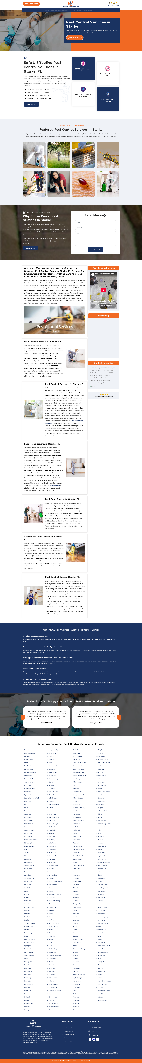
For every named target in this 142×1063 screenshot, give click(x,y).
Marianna (100, 798)
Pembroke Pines (78, 820)
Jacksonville (101, 868)
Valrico (51, 913)
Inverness (27, 968)
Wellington (76, 759)
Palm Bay (76, 868)
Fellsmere (76, 852)
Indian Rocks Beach (55, 881)
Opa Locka (76, 801)
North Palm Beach (79, 766)
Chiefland (76, 987)
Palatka (100, 881)
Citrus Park (28, 833)
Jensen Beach (29, 865)
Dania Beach (28, 811)
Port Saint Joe (102, 795)
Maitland (76, 913)
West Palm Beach (79, 769)
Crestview (100, 769)
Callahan (100, 997)
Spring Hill (27, 946)
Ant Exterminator (69, 1034)
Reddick (76, 958)
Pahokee (51, 981)
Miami (75, 785)
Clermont (27, 910)
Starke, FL (95, 1035)
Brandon (52, 971)
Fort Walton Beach (103, 763)
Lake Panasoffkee (55, 955)
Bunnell (100, 933)
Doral (26, 804)
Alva (50, 811)
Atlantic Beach (102, 865)
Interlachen (101, 897)
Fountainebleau (29, 788)
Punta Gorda (53, 788)
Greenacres (28, 775)
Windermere (28, 881)
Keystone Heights (79, 974)
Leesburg (27, 897)
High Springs (77, 978)
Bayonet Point (29, 846)
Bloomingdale (29, 843)
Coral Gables (28, 824)
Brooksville (28, 949)
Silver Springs (29, 955)
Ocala (26, 958)
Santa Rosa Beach (103, 791)
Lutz (50, 942)
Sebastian (76, 840)
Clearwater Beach (55, 894)
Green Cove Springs (104, 981)
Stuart (26, 856)
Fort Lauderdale (78, 772)
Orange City (77, 904)
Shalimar (76, 1003)
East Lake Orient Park (31, 798)
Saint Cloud (28, 888)
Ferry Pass (27, 791)
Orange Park (101, 962)
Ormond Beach (102, 885)
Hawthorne (77, 981)
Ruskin (51, 929)
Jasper (99, 974)
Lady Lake (100, 894)
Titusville (76, 888)
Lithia (51, 946)
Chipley (99, 814)
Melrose (75, 971)
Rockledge (76, 843)
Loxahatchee (53, 987)
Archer (75, 994)
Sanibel (51, 785)
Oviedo (75, 901)
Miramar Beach (102, 759)
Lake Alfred (52, 849)
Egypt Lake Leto (29, 795)
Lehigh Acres (53, 798)
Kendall (26, 763)
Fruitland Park (29, 907)
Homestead (77, 817)
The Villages (101, 891)
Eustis (75, 926)
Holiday (26, 920)
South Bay (52, 974)
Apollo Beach (53, 926)
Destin (99, 766)
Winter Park (77, 881)
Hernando (27, 974)
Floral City (27, 978)
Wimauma (52, 907)
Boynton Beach (78, 756)
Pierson (99, 875)
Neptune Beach (102, 856)
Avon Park (52, 872)
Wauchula (52, 830)
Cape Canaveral (78, 865)
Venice (26, 994)
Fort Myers (52, 820)
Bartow (51, 868)
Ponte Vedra (101, 949)
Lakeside (27, 750)
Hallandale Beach (30, 772)
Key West (76, 811)
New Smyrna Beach (104, 888)
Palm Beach (53, 978)
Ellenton (51, 756)
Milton (75, 1010)
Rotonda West (53, 795)
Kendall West (28, 759)
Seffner (51, 920)
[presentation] (23, 717)
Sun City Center (54, 923)
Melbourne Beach (79, 849)
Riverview (52, 933)
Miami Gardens (78, 798)
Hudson (27, 936)
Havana (100, 843)
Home (47, 10)
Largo (51, 891)
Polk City (52, 836)
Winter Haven (53, 827)
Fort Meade (52, 859)
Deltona (75, 929)
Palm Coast (101, 904)
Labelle (51, 801)
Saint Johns (101, 859)
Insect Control (68, 1031)
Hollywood (76, 824)
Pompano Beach (78, 795)
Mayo (99, 958)
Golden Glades (29, 779)
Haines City (52, 852)
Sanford (76, 897)
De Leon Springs (103, 917)
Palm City (27, 859)
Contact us (76, 10)
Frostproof (52, 856)
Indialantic (76, 872)
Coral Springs (77, 791)
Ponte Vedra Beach (103, 946)
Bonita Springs (54, 779)
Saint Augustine (102, 952)
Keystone (27, 756)
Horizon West (28, 769)
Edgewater (101, 913)
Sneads (99, 788)
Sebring (51, 833)
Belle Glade (77, 750)
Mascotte (27, 894)
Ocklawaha (101, 878)
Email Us (94, 1031)
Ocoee (26, 891)
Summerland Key (79, 807)
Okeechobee (28, 862)
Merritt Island (77, 846)
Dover (51, 962)
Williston (76, 952)
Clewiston (52, 1010)
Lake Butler (101, 971)
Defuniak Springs (103, 811)
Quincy (99, 830)
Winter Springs (78, 939)
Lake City (100, 994)
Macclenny (101, 965)
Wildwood (27, 885)
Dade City (52, 965)
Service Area (88, 10)
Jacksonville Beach (103, 862)
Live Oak (100, 968)
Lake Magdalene (29, 753)
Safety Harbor (29, 917)
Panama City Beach (104, 824)
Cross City (76, 984)
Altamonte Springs (79, 949)
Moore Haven (53, 984)
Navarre (100, 753)
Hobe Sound (53, 997)
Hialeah (75, 827)
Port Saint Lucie (29, 872)
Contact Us (67, 1038)
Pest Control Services (60, 10)
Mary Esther (101, 750)
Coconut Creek (29, 830)
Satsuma (100, 872)
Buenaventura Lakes (31, 840)
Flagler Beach (102, 907)
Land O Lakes (29, 942)
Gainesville (76, 1000)
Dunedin (27, 913)
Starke (99, 939)
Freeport (100, 807)
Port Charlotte (53, 791)
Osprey (26, 1010)
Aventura (27, 849)
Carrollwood (28, 836)
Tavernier (76, 788)
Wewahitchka (101, 785)
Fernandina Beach (103, 990)
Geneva (75, 923)
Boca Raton (77, 753)
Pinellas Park (53, 885)
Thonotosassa (53, 917)
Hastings (100, 901)
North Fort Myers (54, 817)
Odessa (51, 939)
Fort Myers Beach (54, 804)
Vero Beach (77, 836)
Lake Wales (52, 843)
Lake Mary (76, 920)
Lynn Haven (101, 801)
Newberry (76, 965)
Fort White (100, 987)
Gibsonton (52, 958)
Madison (100, 840)
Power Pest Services (70, 1061)
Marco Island (53, 772)
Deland (75, 933)
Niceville (76, 1006)
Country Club (28, 817)
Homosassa (28, 971)
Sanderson (101, 942)
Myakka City (28, 1003)
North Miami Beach (79, 775)
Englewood (52, 753)
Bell (74, 990)
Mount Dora (77, 907)
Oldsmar (27, 929)
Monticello (100, 836)
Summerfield (28, 952)
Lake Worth (52, 1000)
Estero (51, 807)
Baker (99, 779)
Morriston (76, 968)
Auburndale (53, 875)
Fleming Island (102, 1000)
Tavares (75, 891)
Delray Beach (53, 1003)
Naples (51, 782)
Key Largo (76, 814)
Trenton (75, 955)
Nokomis (27, 997)
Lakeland (52, 878)
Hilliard (99, 978)
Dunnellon (27, 981)
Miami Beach (77, 782)
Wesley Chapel (53, 949)
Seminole (52, 888)
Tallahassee (101, 852)
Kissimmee (27, 901)
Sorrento (76, 894)
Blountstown (101, 820)
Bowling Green (54, 865)
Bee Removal (68, 1028)
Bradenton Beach (54, 766)
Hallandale (76, 830)
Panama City (101, 827)
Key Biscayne (77, 779)
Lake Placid (52, 846)
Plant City (52, 936)
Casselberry (77, 942)
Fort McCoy (101, 910)
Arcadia (26, 1000)
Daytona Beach (102, 923)
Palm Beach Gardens (80, 763)
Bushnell (52, 968)
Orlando (76, 878)
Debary (75, 936)
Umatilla (76, 885)
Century (100, 772)
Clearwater (52, 897)
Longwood (76, 917)
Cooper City (28, 827)
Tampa (51, 904)
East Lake (27, 801)
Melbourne (76, 875)
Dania (75, 833)
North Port (27, 990)
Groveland (27, 904)
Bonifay (99, 817)
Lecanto (27, 965)
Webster (51, 910)
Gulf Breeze (101, 756)
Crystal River (28, 984)
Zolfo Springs (53, 824)
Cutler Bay (27, 814)
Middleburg (101, 955)
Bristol (99, 849)
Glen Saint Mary (102, 984)
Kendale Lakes (29, 766)
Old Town (76, 962)
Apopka (75, 946)
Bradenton (52, 769)
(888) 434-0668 (96, 1028)
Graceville (100, 804)
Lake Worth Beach (55, 990)
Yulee (99, 936)
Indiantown (28, 868)
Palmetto (52, 759)
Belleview (27, 987)
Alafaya (26, 852)
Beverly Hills (28, 962)
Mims (75, 910)
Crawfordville (101, 846)
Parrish (51, 763)
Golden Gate (28, 782)
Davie (26, 807)
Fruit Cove (27, 785)
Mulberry (52, 840)
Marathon (76, 804)
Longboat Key (53, 750)
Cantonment (101, 775)
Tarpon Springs (29, 923)
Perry (99, 833)
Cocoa (75, 862)
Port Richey (28, 933)
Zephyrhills (52, 952)
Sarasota (27, 1006)
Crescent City (101, 929)
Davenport (52, 862)
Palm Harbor (28, 926)
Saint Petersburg (54, 901)
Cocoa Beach (77, 859)
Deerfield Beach (54, 1006)
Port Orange (101, 920)
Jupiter (51, 994)
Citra (99, 926)
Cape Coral (52, 814)
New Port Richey (29, 939)
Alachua (76, 997)
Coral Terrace (28, 820)
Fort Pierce (27, 875)
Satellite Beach (78, 856)
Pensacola (100, 782)
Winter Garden (29, 878)
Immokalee (52, 775)
